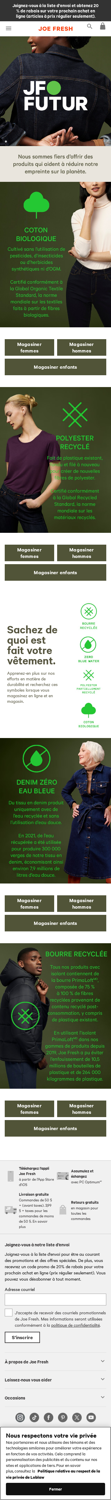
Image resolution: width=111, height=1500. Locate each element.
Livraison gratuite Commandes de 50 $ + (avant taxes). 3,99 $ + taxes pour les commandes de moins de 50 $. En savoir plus (55, 10)
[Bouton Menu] (8, 28)
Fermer (55, 1489)
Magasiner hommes (81, 347)
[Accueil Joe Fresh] (55, 29)
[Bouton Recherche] (90, 26)
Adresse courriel (20, 1289)
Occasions (15, 1397)
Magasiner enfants (55, 366)
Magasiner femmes (29, 347)
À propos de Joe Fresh (26, 1361)
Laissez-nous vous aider (28, 1379)
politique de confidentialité (75, 1325)
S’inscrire (22, 1337)
